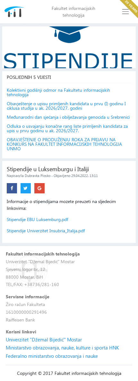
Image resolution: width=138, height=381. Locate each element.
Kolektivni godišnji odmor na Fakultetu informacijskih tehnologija (58, 92)
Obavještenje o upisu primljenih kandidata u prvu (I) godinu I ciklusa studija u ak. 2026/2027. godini (66, 105)
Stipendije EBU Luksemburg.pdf (37, 219)
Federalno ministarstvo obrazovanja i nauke (52, 356)
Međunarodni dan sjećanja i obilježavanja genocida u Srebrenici (68, 117)
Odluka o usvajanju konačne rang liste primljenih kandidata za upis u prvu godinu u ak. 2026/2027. (67, 128)
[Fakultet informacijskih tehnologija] (14, 12)
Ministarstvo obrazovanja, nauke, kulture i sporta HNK (62, 347)
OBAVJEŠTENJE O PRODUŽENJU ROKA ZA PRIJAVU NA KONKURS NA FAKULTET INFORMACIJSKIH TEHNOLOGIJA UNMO (64, 144)
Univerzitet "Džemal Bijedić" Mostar (44, 339)
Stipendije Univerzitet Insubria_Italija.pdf (46, 231)
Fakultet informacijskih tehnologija (73, 11)
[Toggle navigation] (126, 11)
